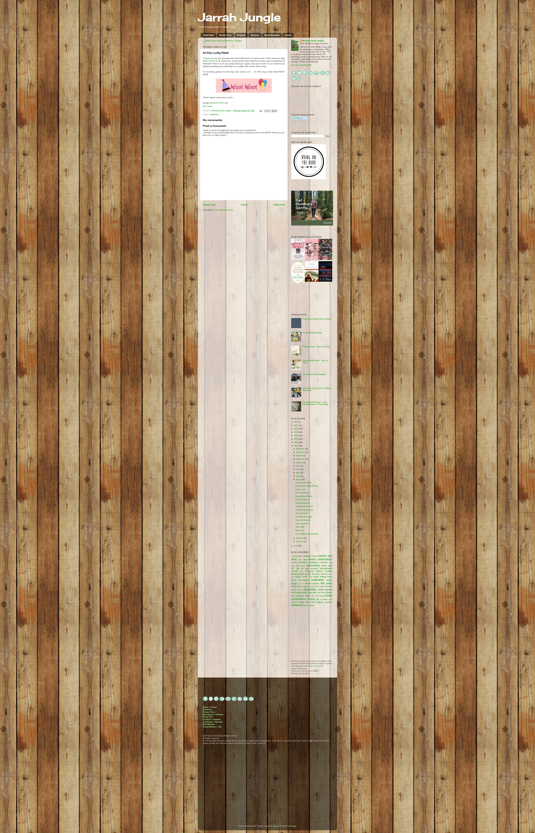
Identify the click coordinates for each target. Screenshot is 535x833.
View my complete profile (301, 65)
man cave (314, 586)
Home (244, 204)
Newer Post (209, 204)
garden (301, 574)
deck (303, 566)
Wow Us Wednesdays (304, 510)
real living (319, 596)
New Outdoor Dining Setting (307, 486)
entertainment (326, 568)
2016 (296, 429)
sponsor (294, 602)
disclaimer (317, 666)
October (299, 456)
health (304, 577)
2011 (296, 446)
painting (328, 589)
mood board (296, 590)
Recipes (255, 35)
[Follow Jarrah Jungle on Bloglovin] (299, 120)
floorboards (309, 571)
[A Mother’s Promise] (298, 259)
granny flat (310, 574)
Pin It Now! (207, 106)
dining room (326, 565)
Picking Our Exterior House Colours (317, 319)
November (300, 452)
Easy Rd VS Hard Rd (304, 506)
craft (330, 562)
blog (305, 559)
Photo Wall (300, 527)
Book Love (300, 530)
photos (304, 592)
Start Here (208, 35)
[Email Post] (260, 111)
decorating (313, 565)
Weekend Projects (303, 520)
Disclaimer (207, 710)
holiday (323, 576)
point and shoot (319, 593)
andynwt (276, 826)
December (300, 449)
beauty (315, 556)
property (300, 596)
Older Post (279, 204)
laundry (316, 583)
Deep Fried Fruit (210, 61)
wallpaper (320, 602)
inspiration (317, 579)
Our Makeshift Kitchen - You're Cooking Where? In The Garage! (316, 403)
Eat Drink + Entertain (212, 719)
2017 (296, 425)
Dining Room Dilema (304, 496)
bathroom (307, 556)
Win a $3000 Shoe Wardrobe (307, 534)
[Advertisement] (312, 635)
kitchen (308, 583)
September (301, 459)
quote (307, 596)
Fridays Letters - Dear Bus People (316, 347)
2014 (296, 436)
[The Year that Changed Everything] (298, 283)
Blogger (293, 826)
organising (309, 589)
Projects (241, 35)
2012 (296, 442)
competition (214, 114)
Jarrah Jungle (239, 17)
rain (312, 596)
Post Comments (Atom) (223, 210)
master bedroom (325, 586)
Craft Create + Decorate (212, 722)
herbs (316, 576)
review (311, 599)
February (300, 538)
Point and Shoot (302, 493)
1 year (294, 556)
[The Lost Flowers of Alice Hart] (325, 259)
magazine (306, 586)
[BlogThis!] (268, 110)
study (301, 602)
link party (326, 583)
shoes (325, 599)
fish (301, 571)
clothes (294, 562)
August (299, 463)
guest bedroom (321, 574)
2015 (296, 432)
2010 (296, 546)
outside (320, 589)
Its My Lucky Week (303, 483)
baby (300, 556)
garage (294, 574)
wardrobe (328, 602)
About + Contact (210, 707)
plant (310, 592)
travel (312, 602)
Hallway (298, 577)
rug (321, 599)
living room (296, 586)
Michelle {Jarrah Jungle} (221, 111)
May (298, 473)
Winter (305, 606)
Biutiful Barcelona (303, 503)
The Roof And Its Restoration (314, 374)
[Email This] (265, 110)
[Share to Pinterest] (276, 110)
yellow (311, 606)
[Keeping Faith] (311, 281)
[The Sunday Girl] (311, 259)
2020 (296, 422)
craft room (295, 566)
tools (307, 602)
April (298, 476)
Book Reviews (272, 35)
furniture (328, 571)
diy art (300, 568)
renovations (298, 599)
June (298, 469)
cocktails (302, 562)
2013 (296, 439)
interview (301, 583)
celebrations (324, 559)
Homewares (303, 580)
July (298, 466)
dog (307, 568)
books (312, 559)
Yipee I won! (301, 489)
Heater (310, 577)
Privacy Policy (209, 712)
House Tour (225, 35)
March (299, 480)
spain (330, 599)
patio (298, 592)
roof (317, 599)
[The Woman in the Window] (325, 281)
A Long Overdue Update (312, 333)
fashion (294, 571)
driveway (314, 569)
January (299, 542)
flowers (319, 571)
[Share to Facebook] (273, 110)
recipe (328, 595)
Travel (288, 35)
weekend (296, 605)
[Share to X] (270, 110)
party (293, 592)
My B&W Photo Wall (304, 517)
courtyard (323, 562)
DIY (293, 568)
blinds (300, 560)
